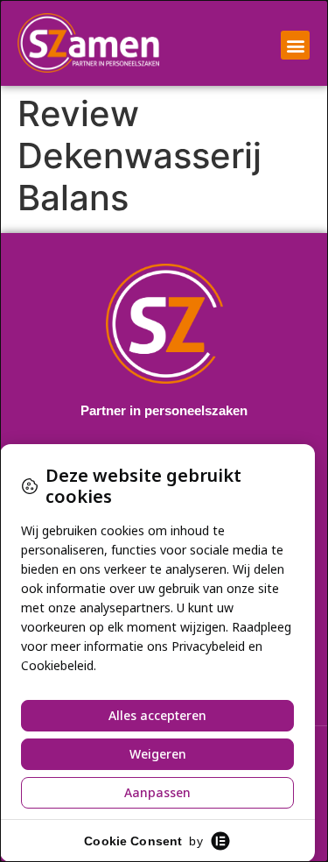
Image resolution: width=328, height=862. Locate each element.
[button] (295, 45)
